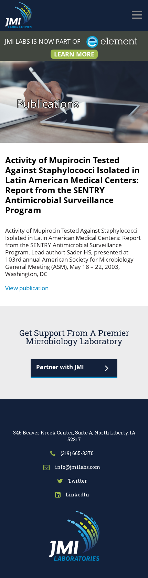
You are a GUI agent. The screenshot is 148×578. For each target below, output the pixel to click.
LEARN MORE (74, 54)
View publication (27, 288)
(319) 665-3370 (77, 453)
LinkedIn (77, 494)
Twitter (77, 480)
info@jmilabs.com (77, 467)
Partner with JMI (60, 367)
